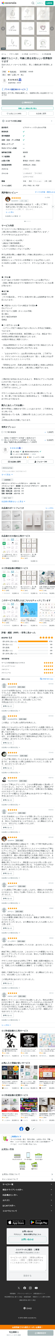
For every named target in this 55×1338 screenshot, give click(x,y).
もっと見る (10, 212)
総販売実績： (14, 83)
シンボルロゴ (27, 173)
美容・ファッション (35, 181)
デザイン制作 (14, 54)
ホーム (4, 54)
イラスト (26, 169)
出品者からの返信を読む (10, 711)
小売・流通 (47, 181)
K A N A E (14, 448)
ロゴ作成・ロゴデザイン (30, 54)
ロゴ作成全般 (46, 54)
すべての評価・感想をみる (45, 192)
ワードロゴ (38, 173)
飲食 (24, 181)
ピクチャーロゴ (28, 177)
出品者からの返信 (12, 216)
